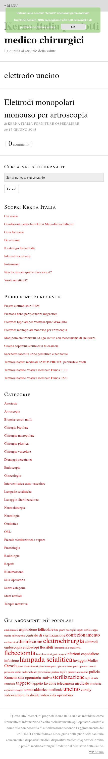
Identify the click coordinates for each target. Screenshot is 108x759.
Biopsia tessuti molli (18, 419)
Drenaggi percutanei (18, 459)
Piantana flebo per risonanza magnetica (30, 313)
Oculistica (11, 523)
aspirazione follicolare (36, 629)
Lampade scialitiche (18, 491)
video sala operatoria (56, 694)
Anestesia (10, 403)
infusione (11, 660)
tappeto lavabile (43, 683)
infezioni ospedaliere (83, 653)
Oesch (10, 665)
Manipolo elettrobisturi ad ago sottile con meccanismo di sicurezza (49, 337)
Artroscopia (12, 411)
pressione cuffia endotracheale (20, 672)
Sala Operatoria (14, 579)
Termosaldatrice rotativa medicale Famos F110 (36, 369)
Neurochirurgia (14, 507)
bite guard (59, 629)
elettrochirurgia (63, 640)
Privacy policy (46, 27)
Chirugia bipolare (16, 427)
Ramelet (10, 677)
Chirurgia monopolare (19, 435)
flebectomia (19, 652)
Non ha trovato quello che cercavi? (28, 272)
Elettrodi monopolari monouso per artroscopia (35, 329)
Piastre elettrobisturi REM (22, 305)
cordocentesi (11, 642)
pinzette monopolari (68, 666)
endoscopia (13, 647)
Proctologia (12, 547)
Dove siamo (12, 240)
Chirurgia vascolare (17, 451)
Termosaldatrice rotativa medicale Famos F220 (36, 377)
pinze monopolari (48, 666)
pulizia (94, 671)
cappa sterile (84, 629)
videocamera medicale (21, 694)
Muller (92, 660)
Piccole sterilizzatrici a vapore (24, 539)
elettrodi (91, 641)
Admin (96, 751)
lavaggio (80, 660)
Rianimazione (13, 571)
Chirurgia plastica (16, 443)
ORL (7, 531)
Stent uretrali (13, 595)
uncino (71, 688)
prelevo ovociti (88, 666)
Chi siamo (11, 216)
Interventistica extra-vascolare (24, 483)
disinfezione (30, 641)
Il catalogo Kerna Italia (19, 248)
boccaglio (71, 629)
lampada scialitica (46, 659)
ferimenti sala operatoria (67, 647)
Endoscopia (12, 467)
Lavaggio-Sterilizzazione (21, 499)
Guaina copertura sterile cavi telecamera (31, 345)
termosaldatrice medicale (43, 689)
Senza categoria (15, 587)
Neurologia (12, 515)
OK (73, 27)
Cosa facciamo (14, 232)
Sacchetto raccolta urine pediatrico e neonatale (36, 353)
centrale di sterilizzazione (45, 635)
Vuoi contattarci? (16, 280)
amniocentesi (11, 629)
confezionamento (83, 634)
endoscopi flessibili (38, 647)
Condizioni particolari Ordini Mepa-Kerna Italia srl (39, 224)
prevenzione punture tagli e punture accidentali (63, 672)
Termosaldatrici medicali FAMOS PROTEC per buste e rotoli (45, 361)
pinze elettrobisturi (28, 666)
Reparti (9, 563)
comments (19, 144)
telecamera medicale (73, 683)
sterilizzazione (68, 676)
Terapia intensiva (16, 603)
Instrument (11, 264)
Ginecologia (12, 475)
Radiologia (12, 555)
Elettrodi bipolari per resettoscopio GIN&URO (35, 321)
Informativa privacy (17, 256)
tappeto (23, 683)
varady (86, 689)
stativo (47, 677)
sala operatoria (29, 677)
